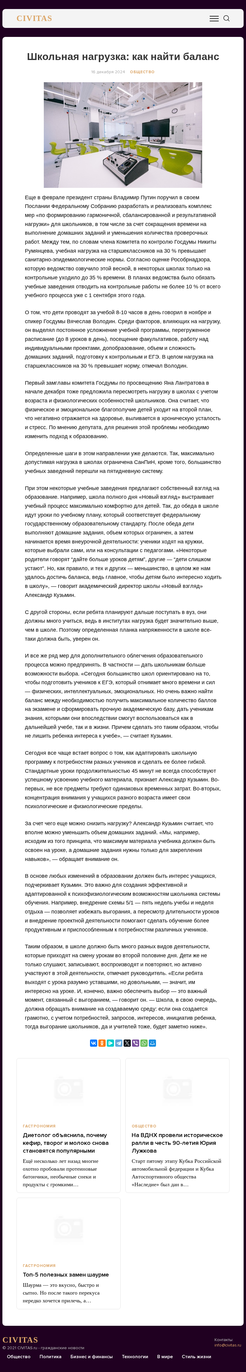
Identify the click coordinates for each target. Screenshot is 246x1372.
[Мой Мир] (152, 1043)
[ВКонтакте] (93, 1043)
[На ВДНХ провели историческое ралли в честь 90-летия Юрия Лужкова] (177, 1088)
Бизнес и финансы (91, 1357)
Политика (51, 1357)
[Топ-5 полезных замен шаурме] (68, 1228)
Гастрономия (39, 1126)
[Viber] (135, 1043)
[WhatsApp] (144, 1043)
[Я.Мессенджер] (110, 1043)
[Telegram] (118, 1043)
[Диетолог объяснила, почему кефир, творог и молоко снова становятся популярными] (68, 1088)
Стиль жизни (196, 1357)
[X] (127, 1043)
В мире (165, 1357)
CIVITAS (34, 18)
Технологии (135, 1357)
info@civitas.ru (227, 1345)
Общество (142, 72)
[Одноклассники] (102, 1043)
